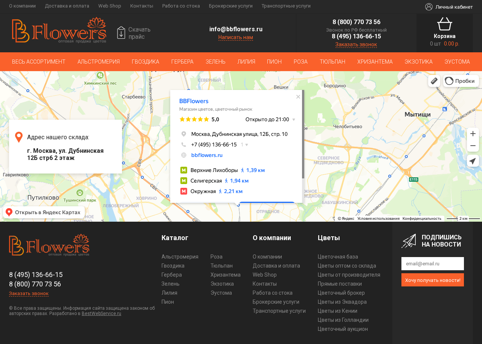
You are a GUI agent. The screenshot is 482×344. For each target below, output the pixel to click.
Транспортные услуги (286, 6)
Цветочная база (338, 257)
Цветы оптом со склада (347, 266)
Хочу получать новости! (433, 280)
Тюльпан (332, 62)
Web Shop (109, 6)
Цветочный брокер (341, 293)
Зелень (216, 62)
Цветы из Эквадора (342, 302)
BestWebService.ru (101, 313)
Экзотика (419, 62)
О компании (22, 6)
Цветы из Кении (337, 311)
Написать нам (235, 37)
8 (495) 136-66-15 (356, 36)
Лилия (246, 62)
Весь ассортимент (39, 62)
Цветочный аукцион (343, 329)
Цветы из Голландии (343, 320)
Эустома (457, 62)
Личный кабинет (454, 7)
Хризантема (375, 62)
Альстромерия (99, 62)
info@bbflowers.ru (235, 29)
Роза (301, 62)
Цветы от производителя (349, 275)
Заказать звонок (356, 44)
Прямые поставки (340, 284)
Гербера (182, 62)
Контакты (141, 6)
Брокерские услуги (231, 6)
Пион (274, 62)
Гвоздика (145, 62)
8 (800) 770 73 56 (356, 22)
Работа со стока (181, 6)
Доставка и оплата (67, 6)
